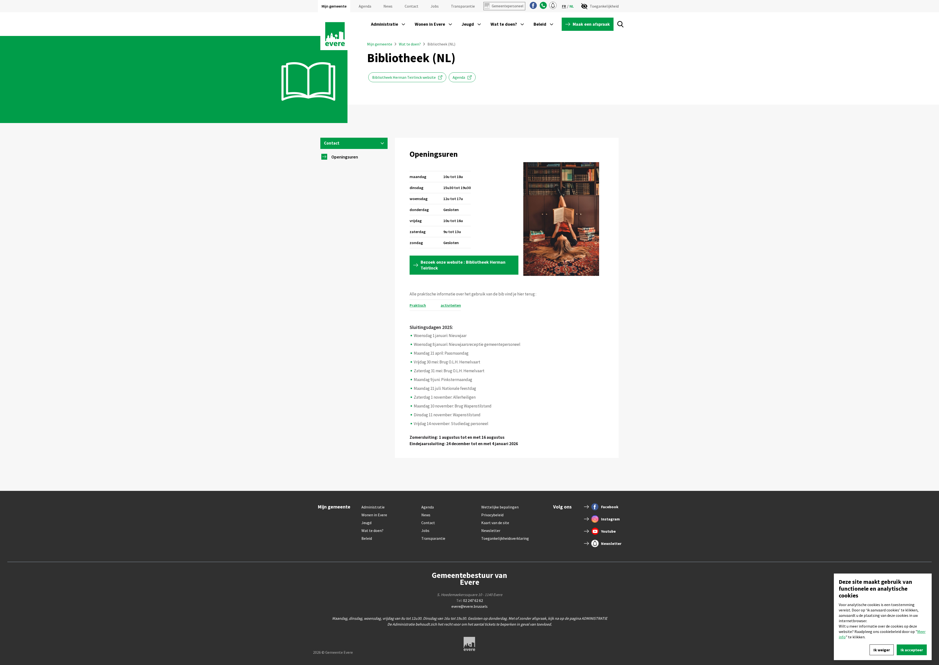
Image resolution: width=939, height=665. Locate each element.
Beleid (366, 538)
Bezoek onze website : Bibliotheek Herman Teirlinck (463, 265)
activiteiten (451, 305)
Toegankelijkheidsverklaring (505, 538)
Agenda (365, 6)
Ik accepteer (912, 649)
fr (564, 6)
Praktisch (418, 305)
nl (572, 6)
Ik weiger (881, 649)
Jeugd (366, 522)
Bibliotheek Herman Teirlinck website (404, 77)
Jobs (435, 6)
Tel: (469, 600)
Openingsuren (344, 157)
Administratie (373, 507)
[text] (507, 327)
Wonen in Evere (374, 514)
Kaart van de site (495, 522)
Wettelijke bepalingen (500, 507)
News (387, 6)
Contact (411, 6)
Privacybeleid (492, 514)
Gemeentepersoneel (507, 6)
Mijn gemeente (334, 6)
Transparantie (463, 6)
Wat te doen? (410, 44)
